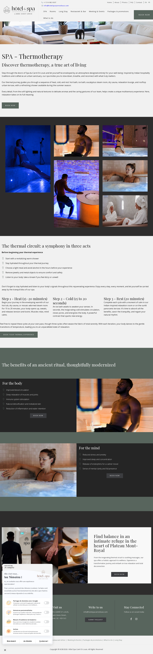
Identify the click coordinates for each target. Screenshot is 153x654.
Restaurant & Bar (78, 11)
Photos (125, 2)
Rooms (53, 11)
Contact (139, 2)
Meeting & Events (97, 11)
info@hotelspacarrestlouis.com (56, 6)
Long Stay (63, 11)
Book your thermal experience (18, 335)
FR (149, 2)
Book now (38, 416)
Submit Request (95, 620)
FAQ (131, 2)
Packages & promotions (118, 11)
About (117, 2)
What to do (48, 18)
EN (146, 2)
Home (109, 2)
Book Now (10, 105)
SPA (45, 11)
